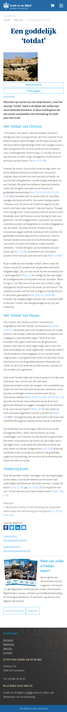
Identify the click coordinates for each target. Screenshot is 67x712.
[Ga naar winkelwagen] (52, 5)
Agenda (7, 648)
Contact (7, 652)
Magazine (33, 610)
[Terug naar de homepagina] (23, 5)
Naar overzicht (33, 84)
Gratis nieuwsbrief (14, 610)
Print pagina (33, 91)
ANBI (30, 692)
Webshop (8, 644)
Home (6, 20)
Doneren (8, 640)
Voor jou (18, 20)
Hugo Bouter (9, 96)
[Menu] (61, 5)
